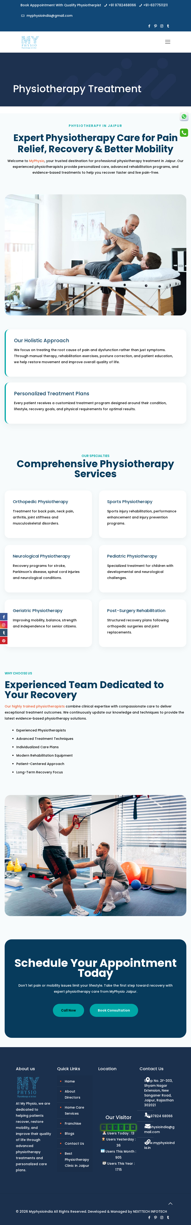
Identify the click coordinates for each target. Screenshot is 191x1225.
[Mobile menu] (168, 42)
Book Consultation (114, 1010)
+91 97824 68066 (158, 1116)
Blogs (69, 1133)
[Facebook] (149, 26)
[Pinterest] (155, 26)
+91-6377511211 (155, 5)
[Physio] (29, 41)
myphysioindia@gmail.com (49, 15)
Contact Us (74, 1143)
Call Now (68, 1010)
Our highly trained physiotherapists (35, 706)
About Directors (72, 1094)
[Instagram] (161, 26)
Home (70, 1081)
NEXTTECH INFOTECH (150, 1211)
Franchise (73, 1123)
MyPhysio (36, 161)
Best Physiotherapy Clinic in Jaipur (77, 1159)
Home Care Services (74, 1110)
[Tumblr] (168, 26)
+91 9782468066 (122, 5)
